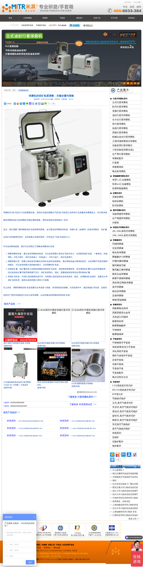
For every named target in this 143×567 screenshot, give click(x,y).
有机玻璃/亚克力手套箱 (123, 347)
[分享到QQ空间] (14, 103)
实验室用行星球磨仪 (122, 145)
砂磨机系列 (117, 193)
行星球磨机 (27, 18)
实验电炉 (116, 382)
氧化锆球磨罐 (119, 252)
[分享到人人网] (23, 103)
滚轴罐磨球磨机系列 (121, 176)
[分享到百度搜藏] (30, 103)
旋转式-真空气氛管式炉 (123, 416)
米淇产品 (97, 18)
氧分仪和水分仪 (120, 377)
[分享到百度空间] (45, 103)
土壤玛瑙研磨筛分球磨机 (124, 141)
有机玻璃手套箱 (68, 545)
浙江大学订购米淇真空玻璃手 (125, 491)
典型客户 (79, 18)
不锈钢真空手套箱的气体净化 (125, 477)
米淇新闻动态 (23, 90)
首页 (10, 18)
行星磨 (115, 162)
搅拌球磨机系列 (119, 210)
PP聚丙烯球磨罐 (120, 261)
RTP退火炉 (117, 394)
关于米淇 (114, 18)
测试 (114, 480)
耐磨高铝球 (117, 321)
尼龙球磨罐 (117, 248)
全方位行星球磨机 (121, 119)
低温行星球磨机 (120, 128)
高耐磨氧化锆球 (120, 308)
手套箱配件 (117, 373)
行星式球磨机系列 (120, 99)
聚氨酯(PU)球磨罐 (121, 257)
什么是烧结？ (118, 470)
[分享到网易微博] (36, 103)
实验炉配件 (117, 441)
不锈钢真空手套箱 (121, 342)
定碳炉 (115, 437)
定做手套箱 (117, 360)
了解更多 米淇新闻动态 (80, 404)
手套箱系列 (117, 339)
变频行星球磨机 (120, 111)
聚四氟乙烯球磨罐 (121, 269)
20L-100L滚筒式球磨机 (123, 231)
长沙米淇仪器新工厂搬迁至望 (125, 484)
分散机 (115, 222)
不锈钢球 (116, 330)
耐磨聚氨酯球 (119, 325)
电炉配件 (116, 446)
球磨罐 (44, 18)
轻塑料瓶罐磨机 (120, 188)
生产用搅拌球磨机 (121, 218)
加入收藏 (137, 2)
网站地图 (56, 548)
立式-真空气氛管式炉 (122, 403)
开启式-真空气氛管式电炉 (125, 407)
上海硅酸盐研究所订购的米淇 (125, 505)
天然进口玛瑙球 (120, 317)
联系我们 (131, 18)
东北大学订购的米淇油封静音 (125, 508)
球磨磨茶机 (117, 167)
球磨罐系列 (117, 240)
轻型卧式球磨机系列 (121, 227)
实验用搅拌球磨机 (121, 214)
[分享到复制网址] (48, 103)
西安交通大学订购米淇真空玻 (125, 487)
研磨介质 (51, 545)
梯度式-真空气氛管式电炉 (125, 420)
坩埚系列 (116, 433)
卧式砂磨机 (117, 205)
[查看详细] (8, 346)
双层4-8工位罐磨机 (121, 184)
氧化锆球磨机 (119, 171)
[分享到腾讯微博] (20, 103)
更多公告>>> (134, 519)
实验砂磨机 (117, 197)
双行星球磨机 (119, 124)
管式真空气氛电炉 (121, 424)
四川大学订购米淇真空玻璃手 (125, 494)
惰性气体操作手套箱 (122, 355)
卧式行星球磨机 (120, 106)
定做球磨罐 (117, 295)
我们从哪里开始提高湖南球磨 (125, 473)
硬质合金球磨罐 (120, 274)
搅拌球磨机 (36, 545)
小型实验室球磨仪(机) (123, 150)
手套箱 (62, 18)
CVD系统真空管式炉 (122, 385)
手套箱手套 (117, 368)
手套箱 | (59, 545)
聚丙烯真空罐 (119, 265)
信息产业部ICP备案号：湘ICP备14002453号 (74, 559)
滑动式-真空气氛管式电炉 (125, 411)
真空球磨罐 (117, 287)
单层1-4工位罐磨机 (121, 180)
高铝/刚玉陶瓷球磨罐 (122, 282)
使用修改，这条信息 (121, 501)
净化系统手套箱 (120, 351)
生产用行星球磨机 (121, 154)
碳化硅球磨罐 (119, 291)
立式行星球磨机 (120, 102)
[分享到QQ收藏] (42, 103)
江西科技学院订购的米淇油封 (125, 515)
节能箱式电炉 (119, 398)
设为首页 (127, 2)
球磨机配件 (117, 158)
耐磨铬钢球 (117, 334)
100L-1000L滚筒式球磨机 (124, 235)
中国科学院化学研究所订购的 (125, 498)
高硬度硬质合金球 (121, 312)
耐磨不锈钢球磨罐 (121, 278)
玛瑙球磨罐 (117, 244)
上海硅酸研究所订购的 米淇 (125, 512)
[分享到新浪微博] (17, 103)
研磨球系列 (117, 305)
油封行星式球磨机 (121, 115)
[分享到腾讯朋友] (26, 103)
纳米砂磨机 (117, 201)
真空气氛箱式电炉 (121, 428)
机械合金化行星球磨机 (123, 137)
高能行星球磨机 (120, 132)
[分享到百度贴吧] (33, 103)
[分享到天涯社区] (39, 103)
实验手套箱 (117, 364)
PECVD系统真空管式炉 (123, 390)
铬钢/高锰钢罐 (119, 300)
